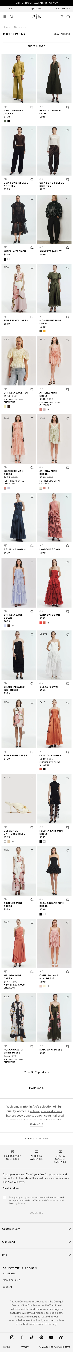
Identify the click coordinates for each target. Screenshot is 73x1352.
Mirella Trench (15, 251)
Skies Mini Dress (15, 755)
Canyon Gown (49, 614)
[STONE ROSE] (40, 409)
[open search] (11, 16)
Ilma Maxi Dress (51, 1049)
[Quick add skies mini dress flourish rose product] (32, 751)
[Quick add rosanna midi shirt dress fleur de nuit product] (32, 1046)
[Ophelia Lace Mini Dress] (54, 943)
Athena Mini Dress (48, 394)
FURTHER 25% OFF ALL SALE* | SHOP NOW (36, 3)
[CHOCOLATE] (8, 406)
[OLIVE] (5, 121)
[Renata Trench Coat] (54, 78)
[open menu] (5, 16)
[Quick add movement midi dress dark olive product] (67, 316)
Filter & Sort (36, 46)
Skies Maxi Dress (16, 320)
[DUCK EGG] (8, 488)
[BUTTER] (5, 406)
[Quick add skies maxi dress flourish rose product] (32, 316)
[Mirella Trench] (18, 219)
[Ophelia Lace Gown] (18, 583)
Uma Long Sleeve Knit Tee (16, 184)
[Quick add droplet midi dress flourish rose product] (32, 899)
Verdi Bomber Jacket (14, 112)
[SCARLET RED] (40, 622)
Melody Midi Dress (12, 977)
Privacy (24, 1347)
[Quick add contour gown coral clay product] (67, 751)
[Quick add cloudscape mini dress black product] (67, 899)
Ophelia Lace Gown (13, 616)
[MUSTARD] (44, 331)
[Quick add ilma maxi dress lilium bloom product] (67, 1046)
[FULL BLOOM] (44, 409)
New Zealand (11, 1280)
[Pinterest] (41, 1337)
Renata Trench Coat (50, 112)
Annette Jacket (50, 251)
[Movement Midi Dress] (54, 288)
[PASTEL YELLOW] (44, 986)
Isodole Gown (49, 549)
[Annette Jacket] (54, 219)
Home (6, 27)
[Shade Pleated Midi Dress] (18, 655)
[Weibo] (61, 1337)
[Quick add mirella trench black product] (32, 247)
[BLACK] (8, 121)
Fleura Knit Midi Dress (51, 832)
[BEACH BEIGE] (8, 841)
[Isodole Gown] (54, 517)
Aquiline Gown (15, 549)
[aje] (36, 16)
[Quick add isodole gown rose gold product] (67, 545)
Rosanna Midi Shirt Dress (13, 1051)
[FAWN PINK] (40, 986)
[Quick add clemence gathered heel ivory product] (32, 827)
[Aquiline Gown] (18, 517)
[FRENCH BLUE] (5, 625)
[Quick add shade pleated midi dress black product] (32, 683)
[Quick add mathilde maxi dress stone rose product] (32, 467)
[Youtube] (51, 1337)
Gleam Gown (48, 686)
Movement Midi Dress (50, 322)
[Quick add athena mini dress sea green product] (67, 467)
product (65, 34)
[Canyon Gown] (54, 583)
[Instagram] (12, 1337)
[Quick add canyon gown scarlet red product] (67, 611)
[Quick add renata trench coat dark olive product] (67, 107)
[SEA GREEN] (40, 488)
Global (7, 1287)
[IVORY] (8, 259)
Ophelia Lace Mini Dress (49, 977)
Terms (6, 1347)
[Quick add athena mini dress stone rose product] (67, 389)
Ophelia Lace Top (16, 392)
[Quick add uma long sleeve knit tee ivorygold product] (67, 179)
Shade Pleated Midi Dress (14, 688)
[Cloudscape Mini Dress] (54, 871)
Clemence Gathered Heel (14, 832)
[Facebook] (22, 1337)
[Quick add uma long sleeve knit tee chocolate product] (32, 179)
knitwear (35, 1111)
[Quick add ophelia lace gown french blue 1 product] (32, 611)
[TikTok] (32, 1337)
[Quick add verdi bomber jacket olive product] (32, 107)
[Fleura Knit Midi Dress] (54, 798)
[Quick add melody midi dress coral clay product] (32, 971)
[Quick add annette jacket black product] (67, 247)
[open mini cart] (68, 16)
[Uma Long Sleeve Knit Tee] (18, 151)
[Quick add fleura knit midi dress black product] (67, 827)
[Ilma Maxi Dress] (54, 1018)
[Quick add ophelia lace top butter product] (32, 389)
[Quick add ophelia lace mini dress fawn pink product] (67, 971)
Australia (9, 1274)
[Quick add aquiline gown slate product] (32, 545)
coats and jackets (51, 1111)
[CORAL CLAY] (44, 622)
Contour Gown (50, 755)
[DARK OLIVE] (40, 331)
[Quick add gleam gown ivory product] (67, 683)
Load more (36, 1088)
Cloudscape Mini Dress (51, 904)
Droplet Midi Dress (13, 904)
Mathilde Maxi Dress (14, 472)
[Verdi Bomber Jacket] (18, 78)
